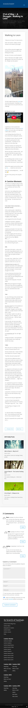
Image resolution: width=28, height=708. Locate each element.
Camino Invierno (7, 649)
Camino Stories (7, 630)
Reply (22, 527)
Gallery (23, 21)
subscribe (11, 599)
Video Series (15, 696)
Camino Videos (7, 625)
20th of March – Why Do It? (11, 451)
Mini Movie (14, 694)
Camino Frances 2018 (8, 655)
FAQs (5, 634)
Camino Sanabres (7, 643)
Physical (8, 22)
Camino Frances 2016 (8, 657)
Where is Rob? (15, 668)
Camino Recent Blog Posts (10, 623)
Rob (5, 21)
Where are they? (7, 668)
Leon (19, 101)
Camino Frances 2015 (8, 659)
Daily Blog (6, 666)
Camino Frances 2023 (8, 653)
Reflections (12, 22)
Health (4, 22)
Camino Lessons (7, 632)
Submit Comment (10, 605)
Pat (7, 168)
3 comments (19, 22)
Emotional (19, 21)
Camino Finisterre (7, 651)
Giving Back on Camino (9, 628)
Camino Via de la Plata (9, 647)
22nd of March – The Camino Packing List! (13, 472)
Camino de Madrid (8, 641)
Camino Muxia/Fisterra (9, 645)
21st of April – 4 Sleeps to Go (11, 493)
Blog (15, 21)
